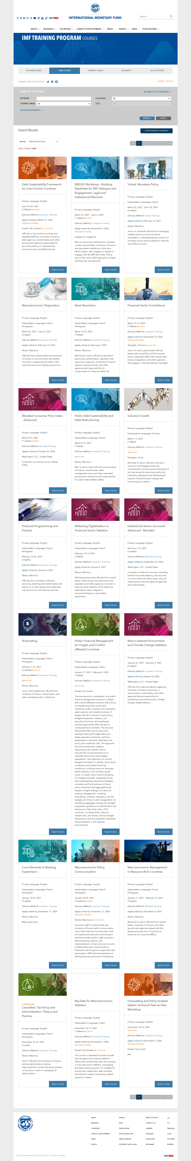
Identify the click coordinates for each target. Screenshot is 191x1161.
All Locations (157, 71)
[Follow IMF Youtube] (34, 18)
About (34, 29)
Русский (171, 1139)
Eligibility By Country (156, 92)
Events (94, 1144)
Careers (149, 1128)
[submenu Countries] (73, 29)
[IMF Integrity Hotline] (46, 18)
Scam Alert (150, 1139)
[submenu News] (115, 29)
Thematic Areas (95, 71)
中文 (168, 1123)
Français (171, 1128)
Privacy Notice (152, 1117)
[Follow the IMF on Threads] (31, 18)
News (110, 29)
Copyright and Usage (128, 1144)
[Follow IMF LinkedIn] (24, 18)
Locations (101, 98)
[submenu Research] (55, 29)
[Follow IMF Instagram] (28, 18)
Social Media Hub (126, 1133)
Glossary (150, 1133)
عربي (168, 1117)
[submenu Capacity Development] (103, 29)
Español (170, 1144)
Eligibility (126, 71)
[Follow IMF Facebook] (21, 18)
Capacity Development (89, 29)
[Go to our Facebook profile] (51, 82)
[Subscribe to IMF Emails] (42, 18)
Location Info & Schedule (156, 131)
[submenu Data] (138, 29)
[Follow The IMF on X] (18, 18)
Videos (122, 29)
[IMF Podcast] (38, 18)
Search (147, 118)
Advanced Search (30, 110)
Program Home (33, 71)
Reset (163, 118)
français (169, 81)
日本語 (169, 1133)
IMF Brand (150, 1144)
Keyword (24, 98)
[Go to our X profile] (47, 82)
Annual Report (125, 1139)
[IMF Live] (169, 1155)
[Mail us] (55, 82)
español (161, 81)
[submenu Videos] (128, 29)
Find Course (65, 71)
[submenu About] (39, 29)
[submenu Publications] (158, 29)
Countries (65, 29)
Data (134, 29)
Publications (150, 29)
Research (48, 29)
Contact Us (150, 1123)
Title (98, 103)
